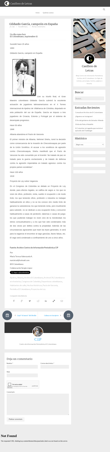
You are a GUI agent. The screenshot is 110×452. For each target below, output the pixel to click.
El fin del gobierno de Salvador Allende (89, 120)
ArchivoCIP (48, 277)
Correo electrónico (47, 363)
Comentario (11, 392)
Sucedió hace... (23, 27)
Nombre (10, 363)
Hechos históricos (34, 285)
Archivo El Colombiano (33, 277)
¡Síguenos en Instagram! (84, 116)
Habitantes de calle (18, 285)
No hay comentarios (38, 27)
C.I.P (37, 339)
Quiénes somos (48, 13)
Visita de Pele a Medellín (84, 124)
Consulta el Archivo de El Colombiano (89, 112)
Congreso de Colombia (31, 281)
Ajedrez (13, 277)
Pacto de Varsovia (50, 285)
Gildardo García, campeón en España (33, 24)
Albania (20, 277)
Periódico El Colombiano (20, 289)
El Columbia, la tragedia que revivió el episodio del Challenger (89, 129)
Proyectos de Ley (38, 289)
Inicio (38, 13)
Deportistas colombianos (51, 281)
